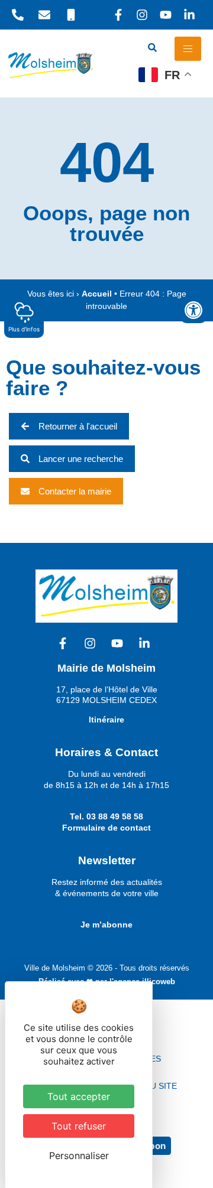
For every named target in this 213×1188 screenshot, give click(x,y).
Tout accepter (78, 1096)
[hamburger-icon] (188, 49)
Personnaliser (79, 1155)
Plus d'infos (24, 329)
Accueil (97, 293)
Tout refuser (78, 1126)
